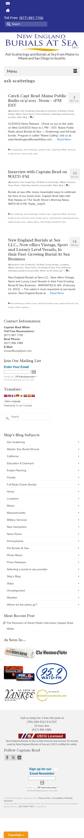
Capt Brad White (59, 150)
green (45, 218)
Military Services (67, 182)
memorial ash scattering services (63, 218)
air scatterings (16, 150)
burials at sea (44, 150)
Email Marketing (14, 380)
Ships (10, 583)
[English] (9, 395)
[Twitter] (13, 757)
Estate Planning (16, 470)
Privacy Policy (44, 798)
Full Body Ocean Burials (47, 182)
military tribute (33, 222)
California (13, 456)
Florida (11, 477)
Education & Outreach (46, 111)
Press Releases (43, 114)
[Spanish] (29, 395)
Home (10, 491)
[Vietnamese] (33, 395)
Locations (64, 264)
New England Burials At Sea (53, 222)
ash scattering (16, 214)
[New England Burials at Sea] (42, 42)
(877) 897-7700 (26, 806)
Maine (18, 114)
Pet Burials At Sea (46, 267)
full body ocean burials (31, 218)
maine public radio (29, 154)
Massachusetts (16, 512)
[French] (13, 395)
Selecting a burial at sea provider (36, 185)
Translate (27, 405)
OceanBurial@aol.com (18, 350)
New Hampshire (17, 526)
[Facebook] (7, 757)
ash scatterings (30, 150)
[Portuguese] (25, 395)
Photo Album (14, 555)
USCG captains (22, 307)
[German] (17, 395)
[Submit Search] (8, 23)
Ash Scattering (28, 111)
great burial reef (67, 303)
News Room (28, 114)
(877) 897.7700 (31, 18)
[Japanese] (21, 395)
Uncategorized (16, 590)
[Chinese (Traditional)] (5, 395)
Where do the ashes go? (51, 271)
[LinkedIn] (19, 757)
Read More (64, 139)
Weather (12, 597)
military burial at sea (17, 222)
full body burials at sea (48, 303)
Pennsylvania (15, 541)
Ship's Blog (22, 117)
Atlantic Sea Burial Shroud (23, 449)
